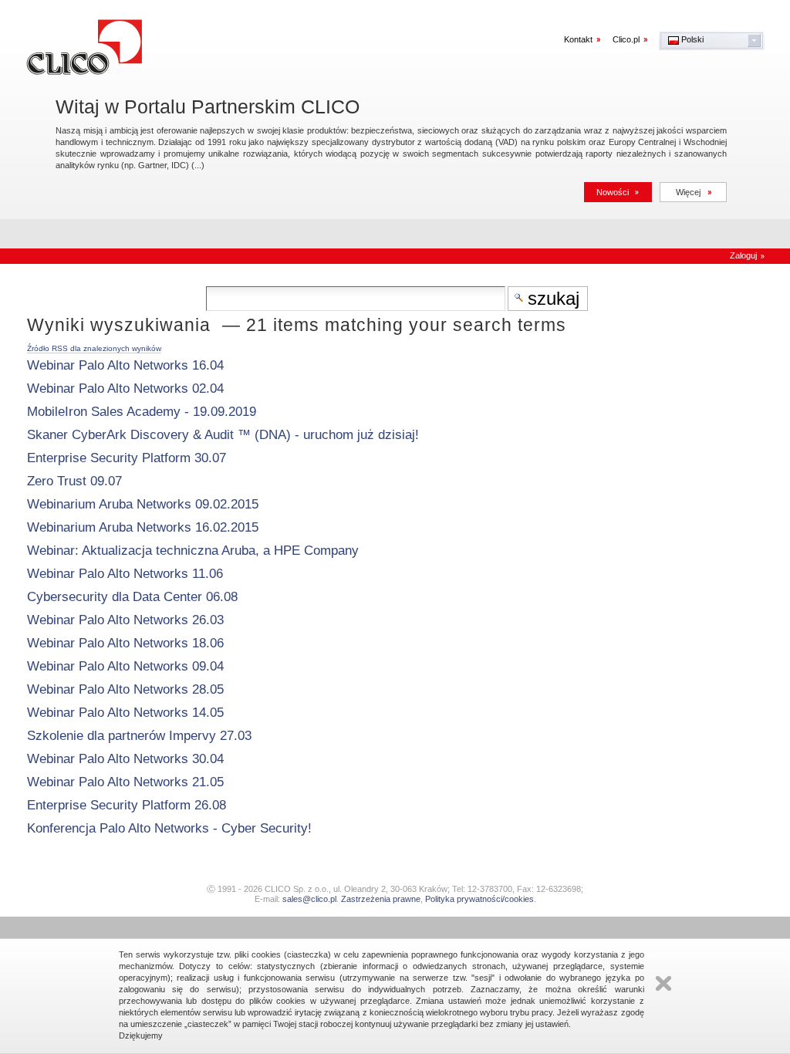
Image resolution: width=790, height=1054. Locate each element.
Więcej (688, 192)
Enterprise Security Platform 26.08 (126, 805)
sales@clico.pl (309, 899)
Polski (691, 39)
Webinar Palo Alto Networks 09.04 (125, 666)
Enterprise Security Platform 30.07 (126, 458)
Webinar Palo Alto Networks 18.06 (125, 643)
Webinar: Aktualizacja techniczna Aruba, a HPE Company (193, 550)
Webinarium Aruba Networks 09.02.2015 (142, 504)
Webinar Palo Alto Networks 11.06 (125, 573)
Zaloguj (743, 255)
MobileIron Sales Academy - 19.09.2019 (141, 411)
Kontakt (578, 39)
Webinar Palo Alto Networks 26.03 (125, 620)
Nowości (612, 192)
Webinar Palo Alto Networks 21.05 (125, 782)
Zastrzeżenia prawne (380, 899)
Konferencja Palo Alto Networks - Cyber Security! (169, 828)
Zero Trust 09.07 (74, 481)
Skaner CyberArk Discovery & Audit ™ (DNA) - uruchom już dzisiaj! (223, 434)
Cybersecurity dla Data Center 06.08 (132, 596)
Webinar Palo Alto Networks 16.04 (125, 365)
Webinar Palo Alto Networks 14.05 (125, 712)
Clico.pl (626, 39)
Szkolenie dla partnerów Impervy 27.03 (139, 735)
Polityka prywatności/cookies (479, 899)
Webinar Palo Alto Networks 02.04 (125, 388)
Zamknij (663, 983)
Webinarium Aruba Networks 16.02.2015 (142, 527)
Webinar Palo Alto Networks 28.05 (125, 689)
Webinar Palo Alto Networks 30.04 (125, 759)
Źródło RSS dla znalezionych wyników (94, 348)
